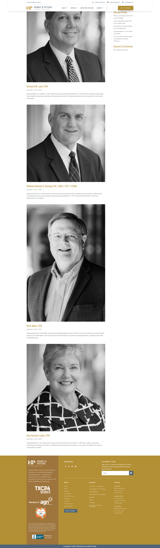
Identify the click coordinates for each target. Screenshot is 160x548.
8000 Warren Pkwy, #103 (120, 508)
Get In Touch (125, 8)
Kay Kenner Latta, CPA (38, 435)
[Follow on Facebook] (65, 466)
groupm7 (30, 90)
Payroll (91, 500)
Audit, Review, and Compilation (97, 494)
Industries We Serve (87, 8)
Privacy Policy (68, 506)
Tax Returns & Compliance (96, 486)
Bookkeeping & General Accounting (95, 506)
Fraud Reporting (93, 491)
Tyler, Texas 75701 (118, 490)
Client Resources (100, 2)
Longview (33, 2)
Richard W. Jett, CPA (37, 86)
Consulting (92, 502)
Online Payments (115, 2)
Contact (66, 501)
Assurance (92, 497)
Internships (67, 493)
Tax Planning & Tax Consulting (97, 489)
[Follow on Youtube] (75, 466)
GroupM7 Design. (91, 546)
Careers (99, 8)
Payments (67, 498)
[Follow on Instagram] (72, 466)
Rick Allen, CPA (34, 325)
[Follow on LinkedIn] (69, 466)
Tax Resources (129, 2)
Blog (65, 488)
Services (73, 8)
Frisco (39, 2)
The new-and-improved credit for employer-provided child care (123, 39)
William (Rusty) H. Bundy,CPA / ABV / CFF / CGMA (52, 186)
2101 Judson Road (118, 498)
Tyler (28, 2)
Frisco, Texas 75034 (119, 511)
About (64, 8)
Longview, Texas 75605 (120, 500)
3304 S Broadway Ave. (119, 488)
